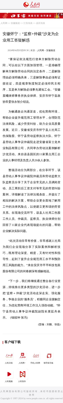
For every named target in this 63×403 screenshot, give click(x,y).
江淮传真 (27, 23)
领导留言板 (48, 363)
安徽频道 (15, 23)
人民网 (3, 23)
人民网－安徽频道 (46, 50)
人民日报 (9, 363)
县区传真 (40, 23)
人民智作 (22, 381)
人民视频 (9, 381)
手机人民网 (35, 363)
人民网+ (22, 363)
